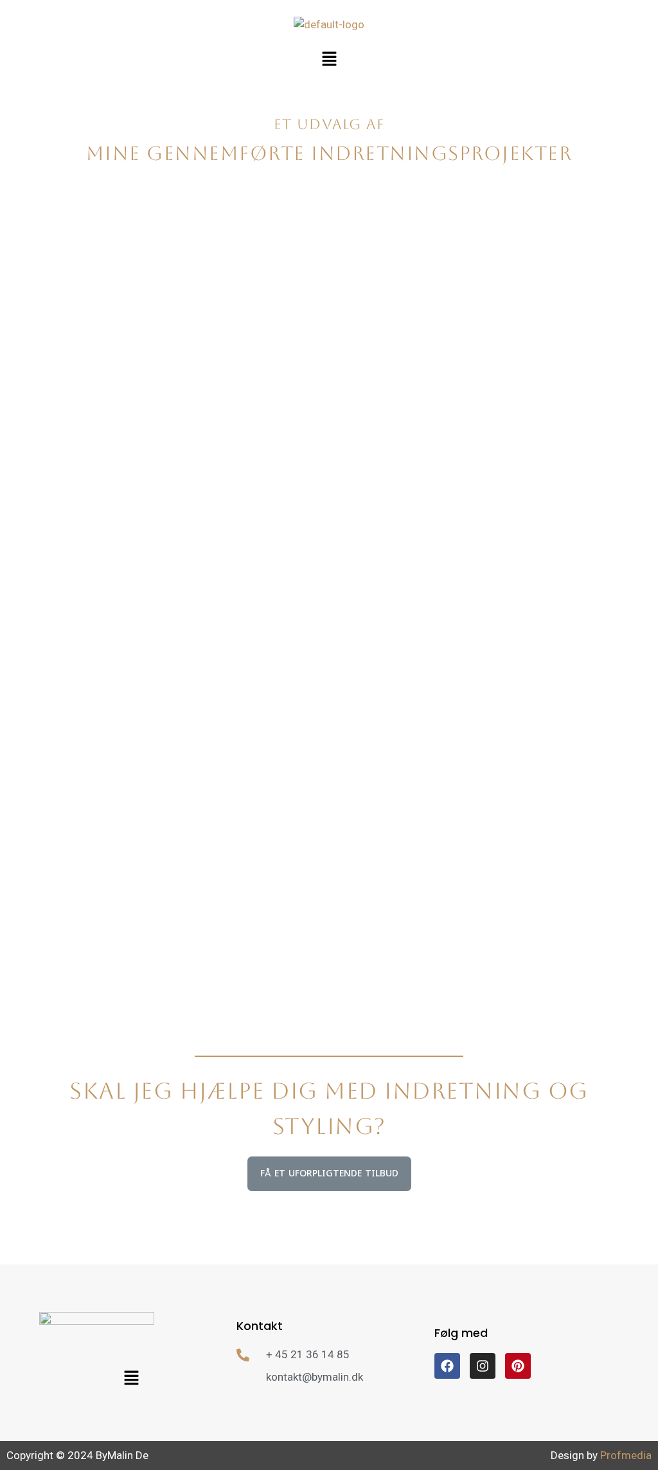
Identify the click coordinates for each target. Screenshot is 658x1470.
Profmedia (626, 1455)
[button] (329, 60)
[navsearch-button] (642, 103)
